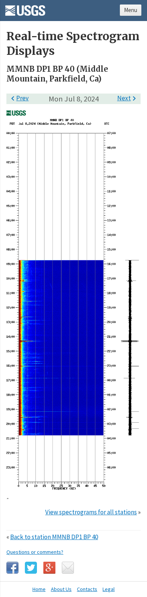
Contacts (87, 589)
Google (49, 568)
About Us (61, 589)
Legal (109, 589)
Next (128, 98)
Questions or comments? (34, 552)
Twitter (31, 568)
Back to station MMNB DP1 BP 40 (54, 537)
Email (68, 568)
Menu (130, 10)
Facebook (12, 568)
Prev (18, 98)
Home (39, 589)
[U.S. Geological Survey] (25, 8)
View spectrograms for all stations (91, 512)
